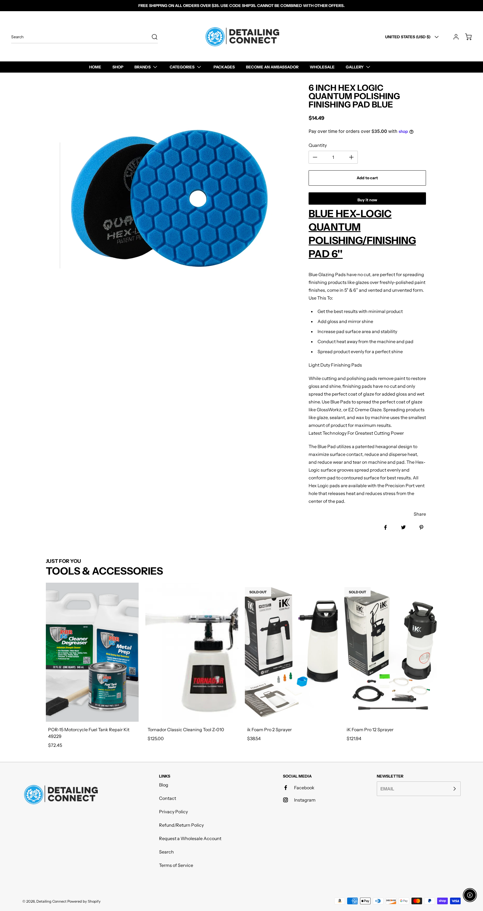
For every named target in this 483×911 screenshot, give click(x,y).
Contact (167, 798)
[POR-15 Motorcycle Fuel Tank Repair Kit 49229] (92, 652)
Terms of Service (176, 865)
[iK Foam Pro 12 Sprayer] (390, 652)
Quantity (318, 145)
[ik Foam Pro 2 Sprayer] (291, 652)
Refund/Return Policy (181, 825)
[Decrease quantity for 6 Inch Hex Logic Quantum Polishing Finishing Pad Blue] (315, 157)
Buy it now (367, 199)
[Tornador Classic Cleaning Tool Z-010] (191, 652)
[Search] (152, 37)
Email (387, 789)
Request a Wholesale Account (190, 838)
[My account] (453, 37)
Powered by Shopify (84, 901)
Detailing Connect (51, 901)
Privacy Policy (173, 811)
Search (166, 852)
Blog (163, 785)
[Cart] (466, 37)
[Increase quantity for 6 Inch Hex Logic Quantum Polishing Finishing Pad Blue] (351, 157)
